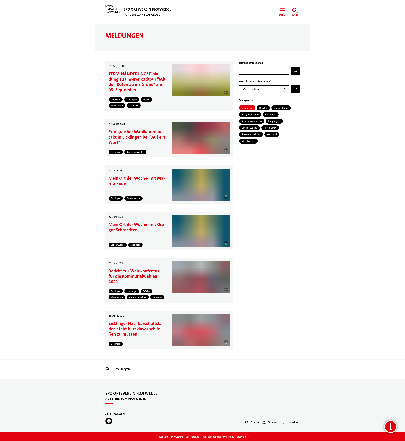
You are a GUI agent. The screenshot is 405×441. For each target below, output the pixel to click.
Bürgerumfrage (250, 114)
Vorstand (272, 134)
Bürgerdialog (281, 108)
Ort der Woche (249, 127)
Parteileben (270, 127)
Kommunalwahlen (252, 121)
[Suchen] (295, 71)
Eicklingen (247, 108)
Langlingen (274, 121)
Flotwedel (270, 114)
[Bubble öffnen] (390, 426)
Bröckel (263, 108)
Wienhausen (248, 141)
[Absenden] (295, 89)
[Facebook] (108, 421)
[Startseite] (107, 369)
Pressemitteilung (251, 134)
